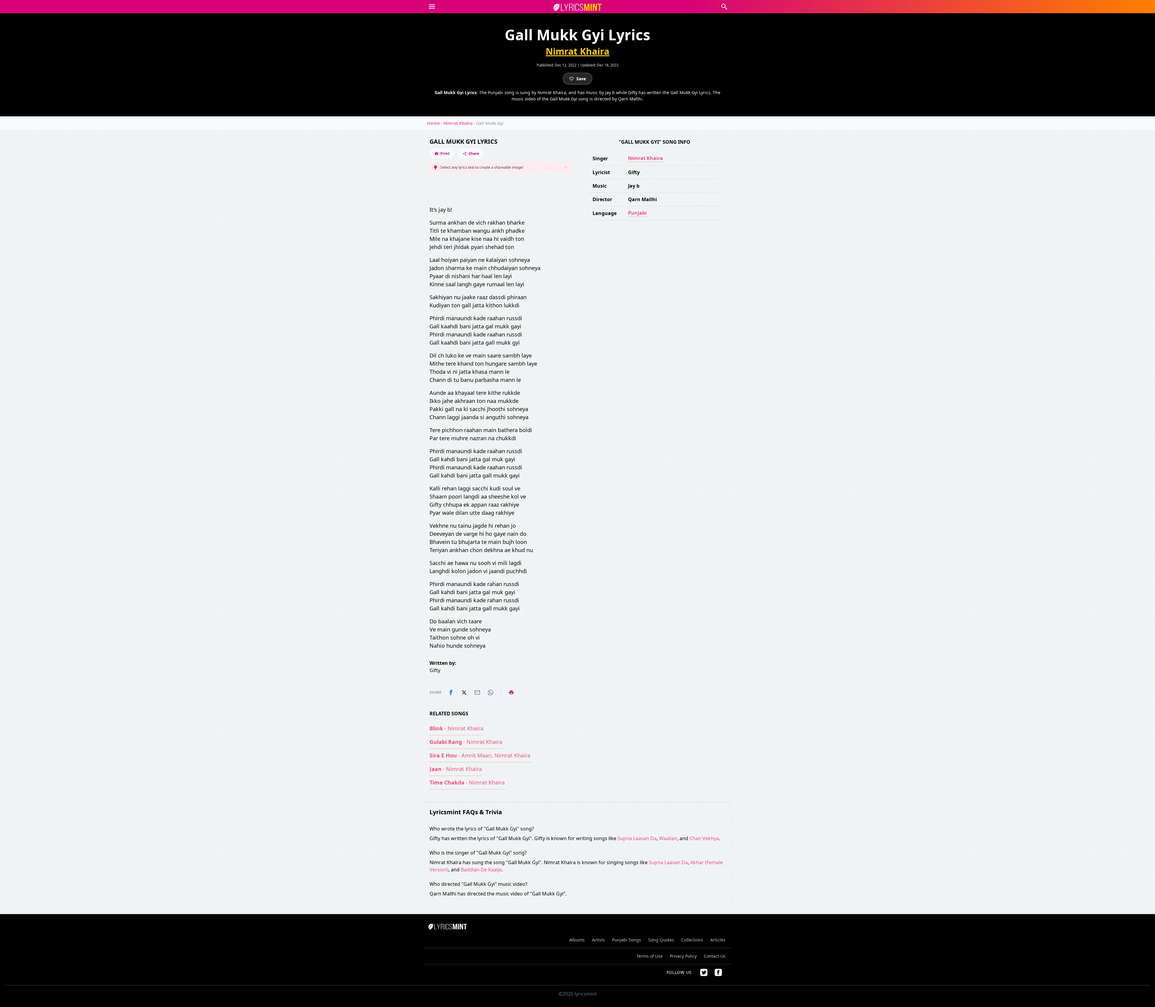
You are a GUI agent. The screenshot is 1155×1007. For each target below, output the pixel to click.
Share (474, 153)
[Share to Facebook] (450, 692)
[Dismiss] (566, 167)
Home (433, 123)
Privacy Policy (683, 956)
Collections (692, 940)
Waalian (668, 838)
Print (444, 153)
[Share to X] (464, 692)
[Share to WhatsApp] (490, 692)
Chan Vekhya (704, 838)
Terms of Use (649, 956)
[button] (432, 6)
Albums (577, 940)
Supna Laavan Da (637, 838)
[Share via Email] (477, 692)
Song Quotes (661, 940)
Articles (717, 940)
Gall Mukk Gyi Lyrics (463, 141)
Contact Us (714, 956)
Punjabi (637, 213)
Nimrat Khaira (577, 51)
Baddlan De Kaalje (481, 869)
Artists (598, 940)
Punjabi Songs (626, 940)
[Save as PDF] (511, 692)
